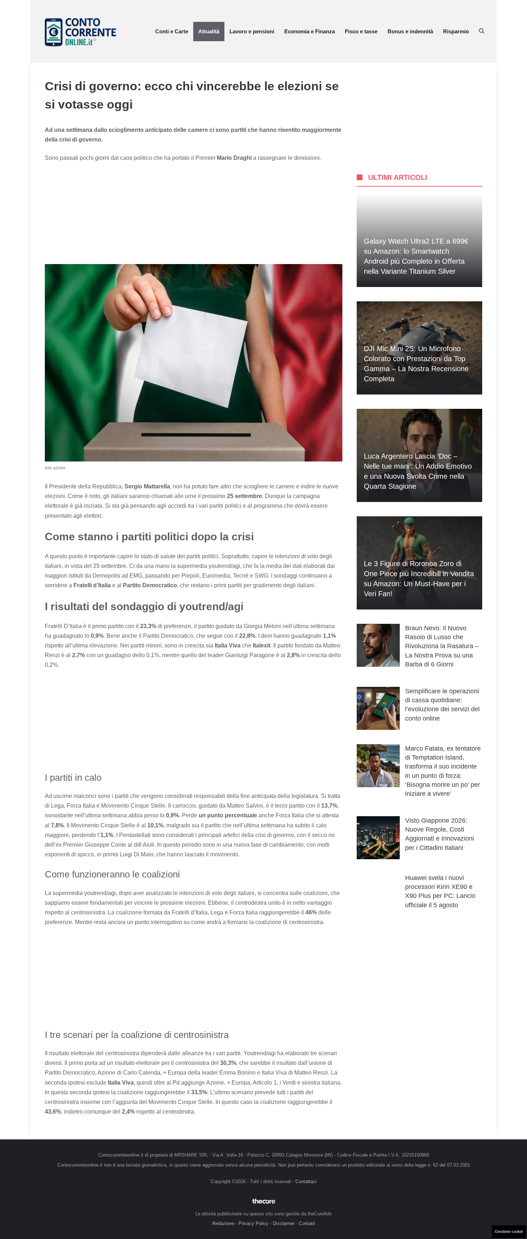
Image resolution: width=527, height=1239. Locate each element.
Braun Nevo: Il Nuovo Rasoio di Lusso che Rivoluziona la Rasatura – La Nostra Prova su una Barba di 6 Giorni (442, 646)
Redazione (223, 1223)
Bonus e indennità (410, 31)
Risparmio (456, 31)
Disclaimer (284, 1223)
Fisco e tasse (361, 31)
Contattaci (306, 1181)
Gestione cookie (509, 1231)
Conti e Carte (171, 31)
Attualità (208, 31)
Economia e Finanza (309, 31)
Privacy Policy (253, 1223)
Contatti (307, 1223)
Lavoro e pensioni (251, 31)
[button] (481, 31)
